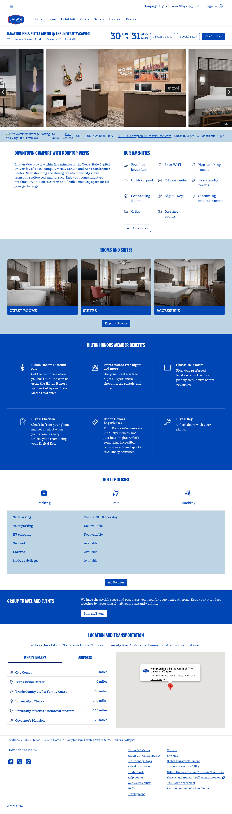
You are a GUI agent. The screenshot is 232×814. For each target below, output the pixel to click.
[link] (94, 136)
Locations (13, 740)
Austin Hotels (52, 740)
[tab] (44, 498)
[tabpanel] (116, 542)
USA (26, 740)
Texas (36, 740)
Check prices (215, 36)
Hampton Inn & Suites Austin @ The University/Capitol (100, 740)
